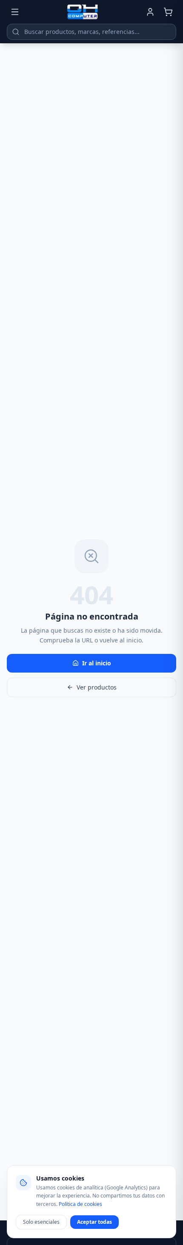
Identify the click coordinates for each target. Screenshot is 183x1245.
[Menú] (15, 12)
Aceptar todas (94, 1221)
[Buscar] (16, 32)
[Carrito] (168, 12)
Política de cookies (80, 1204)
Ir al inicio (96, 663)
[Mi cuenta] (150, 12)
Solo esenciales (41, 1221)
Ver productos (97, 687)
